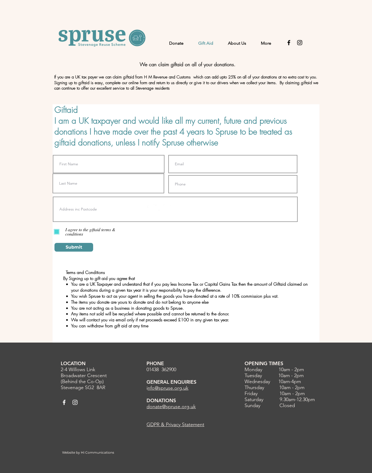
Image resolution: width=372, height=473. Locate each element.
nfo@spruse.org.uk (168, 388)
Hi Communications (97, 452)
